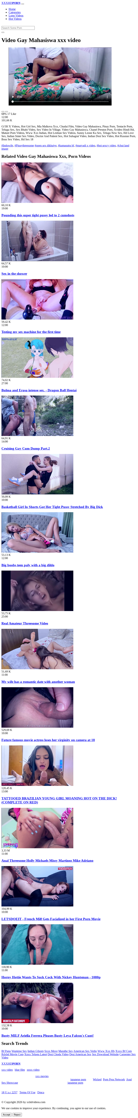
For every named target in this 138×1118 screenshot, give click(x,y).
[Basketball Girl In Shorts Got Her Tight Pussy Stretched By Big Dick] (37, 493)
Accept (6, 1114)
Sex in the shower (14, 274)
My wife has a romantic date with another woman (38, 682)
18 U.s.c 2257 (9, 1092)
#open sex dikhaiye (46, 145)
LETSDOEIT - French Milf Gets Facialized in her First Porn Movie (50, 919)
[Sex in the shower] (37, 260)
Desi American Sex (80, 1054)
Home (12, 9)
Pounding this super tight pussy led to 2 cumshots (37, 215)
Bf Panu (6, 1051)
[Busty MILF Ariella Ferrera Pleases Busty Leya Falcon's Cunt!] (37, 1022)
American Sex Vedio (85, 1051)
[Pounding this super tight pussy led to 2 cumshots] (37, 201)
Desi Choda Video (58, 1054)
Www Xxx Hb (106, 1051)
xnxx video (33, 1069)
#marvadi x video (85, 145)
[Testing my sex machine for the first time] (37, 318)
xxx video (7, 1069)
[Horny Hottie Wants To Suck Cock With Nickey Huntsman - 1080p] (37, 963)
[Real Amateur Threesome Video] (37, 610)
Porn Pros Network (114, 1079)
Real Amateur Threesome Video (24, 623)
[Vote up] (2, 111)
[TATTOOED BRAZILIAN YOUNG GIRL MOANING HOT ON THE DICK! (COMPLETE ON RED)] (37, 784)
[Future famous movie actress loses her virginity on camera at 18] (37, 726)
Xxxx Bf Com (123, 1051)
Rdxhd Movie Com (12, 1054)
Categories (15, 12)
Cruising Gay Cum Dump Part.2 (25, 448)
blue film (20, 1069)
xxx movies (42, 1076)
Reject (17, 1114)
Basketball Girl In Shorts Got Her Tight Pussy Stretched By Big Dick (52, 507)
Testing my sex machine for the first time (31, 332)
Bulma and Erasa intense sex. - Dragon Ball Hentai (39, 390)
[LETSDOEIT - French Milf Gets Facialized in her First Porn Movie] (37, 905)
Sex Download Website (105, 1054)
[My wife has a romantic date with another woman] (37, 668)
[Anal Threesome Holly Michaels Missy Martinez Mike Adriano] (37, 847)
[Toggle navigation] (22, 3)
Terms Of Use (27, 1092)
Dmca (40, 1092)
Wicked (97, 1079)
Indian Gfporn (35, 1051)
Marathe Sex (65, 1051)
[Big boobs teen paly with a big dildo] (37, 551)
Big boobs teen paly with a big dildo (27, 565)
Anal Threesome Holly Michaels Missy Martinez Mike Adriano (47, 860)
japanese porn (78, 1079)
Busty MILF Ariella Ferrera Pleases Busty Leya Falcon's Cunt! (47, 1035)
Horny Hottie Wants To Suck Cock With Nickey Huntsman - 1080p (51, 977)
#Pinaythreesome (24, 145)
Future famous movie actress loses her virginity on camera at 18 (48, 740)
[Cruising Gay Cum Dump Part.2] (37, 435)
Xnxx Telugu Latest (35, 1054)
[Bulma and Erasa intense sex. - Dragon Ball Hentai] (37, 376)
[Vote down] (6, 111)
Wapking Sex (19, 1051)
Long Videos (16, 15)
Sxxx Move (51, 1051)
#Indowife (7, 145)
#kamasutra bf (66, 145)
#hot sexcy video (106, 145)
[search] (2, 32)
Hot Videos (15, 18)
